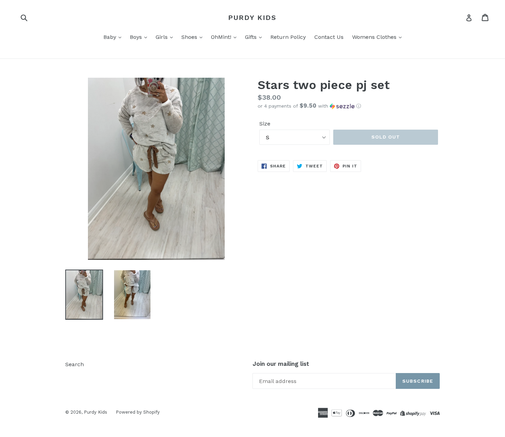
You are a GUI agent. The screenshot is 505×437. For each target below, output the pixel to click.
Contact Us (329, 37)
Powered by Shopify (138, 412)
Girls (162, 37)
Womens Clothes (375, 37)
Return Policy (288, 37)
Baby (110, 37)
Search (74, 364)
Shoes (190, 37)
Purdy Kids (252, 17)
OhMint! (222, 37)
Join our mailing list (280, 363)
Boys (137, 37)
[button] (349, 105)
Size (264, 123)
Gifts (251, 37)
